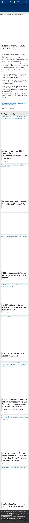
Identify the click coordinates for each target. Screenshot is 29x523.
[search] (26, 2)
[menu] (2, 2)
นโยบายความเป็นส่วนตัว (6, 515)
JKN (6, 108)
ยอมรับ (14, 521)
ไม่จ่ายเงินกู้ (12, 108)
